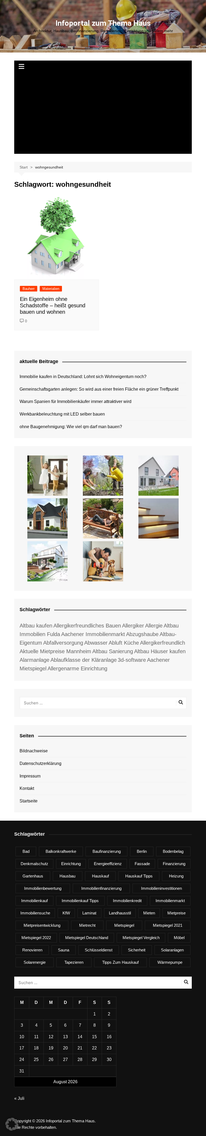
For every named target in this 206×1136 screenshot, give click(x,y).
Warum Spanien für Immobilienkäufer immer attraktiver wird (75, 401)
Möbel (179, 937)
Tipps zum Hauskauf (120, 962)
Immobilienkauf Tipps (80, 900)
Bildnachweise (34, 751)
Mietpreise (176, 913)
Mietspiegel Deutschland (86, 937)
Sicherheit (136, 950)
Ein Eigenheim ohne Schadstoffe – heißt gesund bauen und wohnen (52, 305)
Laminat (89, 913)
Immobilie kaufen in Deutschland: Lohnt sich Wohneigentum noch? (83, 376)
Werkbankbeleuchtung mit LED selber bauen (62, 414)
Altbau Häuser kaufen (160, 651)
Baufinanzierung (107, 851)
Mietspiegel (124, 925)
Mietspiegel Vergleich (141, 937)
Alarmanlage (34, 660)
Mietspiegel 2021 (167, 925)
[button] (12, 1124)
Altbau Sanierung (112, 651)
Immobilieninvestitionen (161, 888)
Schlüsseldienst (98, 950)
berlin (142, 851)
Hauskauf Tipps (139, 876)
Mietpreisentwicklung (42, 925)
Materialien (50, 289)
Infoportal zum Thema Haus (103, 23)
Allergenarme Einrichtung (77, 668)
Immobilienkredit (127, 900)
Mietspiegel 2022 (36, 937)
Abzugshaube (142, 634)
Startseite (29, 801)
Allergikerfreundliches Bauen (87, 626)
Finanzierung (174, 863)
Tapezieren (73, 962)
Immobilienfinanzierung (101, 888)
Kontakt (27, 788)
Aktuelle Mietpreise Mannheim (55, 651)
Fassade (142, 863)
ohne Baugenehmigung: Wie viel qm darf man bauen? (71, 426)
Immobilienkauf (34, 900)
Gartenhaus (33, 876)
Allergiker (133, 626)
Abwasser (96, 643)
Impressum (30, 776)
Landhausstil (120, 913)
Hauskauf (100, 876)
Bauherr (29, 289)
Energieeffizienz (108, 863)
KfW (66, 913)
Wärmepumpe (169, 962)
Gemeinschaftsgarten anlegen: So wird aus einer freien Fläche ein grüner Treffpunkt (99, 389)
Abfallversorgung (63, 643)
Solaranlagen (172, 950)
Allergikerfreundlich (162, 643)
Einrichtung (71, 863)
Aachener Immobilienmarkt (93, 634)
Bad (26, 851)
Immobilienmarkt (170, 900)
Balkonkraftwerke (61, 851)
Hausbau (67, 876)
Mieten (149, 913)
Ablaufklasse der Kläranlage (83, 660)
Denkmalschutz (34, 863)
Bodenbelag (173, 851)
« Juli (19, 1098)
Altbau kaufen (36, 626)
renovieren (32, 950)
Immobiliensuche (35, 913)
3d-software (132, 660)
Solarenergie (35, 962)
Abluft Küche (124, 643)
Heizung (176, 876)
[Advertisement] (103, 113)
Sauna (63, 950)
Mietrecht (87, 925)
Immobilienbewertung (42, 888)
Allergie (154, 626)
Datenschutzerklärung (40, 763)
